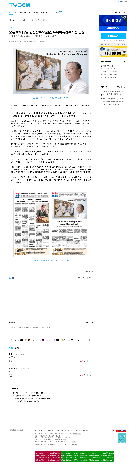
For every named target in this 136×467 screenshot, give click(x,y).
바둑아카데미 (106, 61)
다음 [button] (84, 278)
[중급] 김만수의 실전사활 (109, 71)
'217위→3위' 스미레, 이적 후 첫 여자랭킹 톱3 (27, 401)
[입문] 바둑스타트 (107, 66)
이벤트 (48, 12)
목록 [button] (90, 278)
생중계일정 (34, 20)
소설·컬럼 (23, 12)
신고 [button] (90, 361)
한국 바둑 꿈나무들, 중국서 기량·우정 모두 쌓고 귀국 (29, 393)
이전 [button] (78, 278)
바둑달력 (45, 20)
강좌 (15, 12)
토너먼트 (56, 12)
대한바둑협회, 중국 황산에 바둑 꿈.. (112, 102)
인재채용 (56, 430)
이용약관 (63, 430)
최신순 (11, 348)
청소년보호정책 (83, 430)
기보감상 (23, 20)
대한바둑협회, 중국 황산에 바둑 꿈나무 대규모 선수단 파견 (31, 398)
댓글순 (123, 87)
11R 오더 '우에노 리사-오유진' (111, 104)
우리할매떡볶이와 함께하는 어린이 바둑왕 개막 (27, 396)
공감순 (17, 348)
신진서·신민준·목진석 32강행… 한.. (112, 91)
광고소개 (43, 430)
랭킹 (30, 12)
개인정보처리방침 (72, 430)
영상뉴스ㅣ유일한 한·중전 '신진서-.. (112, 99)
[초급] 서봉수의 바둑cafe (109, 69)
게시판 (36, 12)
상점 (42, 12)
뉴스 (10, 12)
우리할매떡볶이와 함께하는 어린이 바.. (112, 95)
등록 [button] (88, 340)
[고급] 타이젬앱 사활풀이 (109, 74)
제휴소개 (50, 430)
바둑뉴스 (12, 20)
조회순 (118, 87)
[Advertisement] (50, 297)
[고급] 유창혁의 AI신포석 (109, 77)
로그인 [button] (124, 12)
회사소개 (37, 430)
